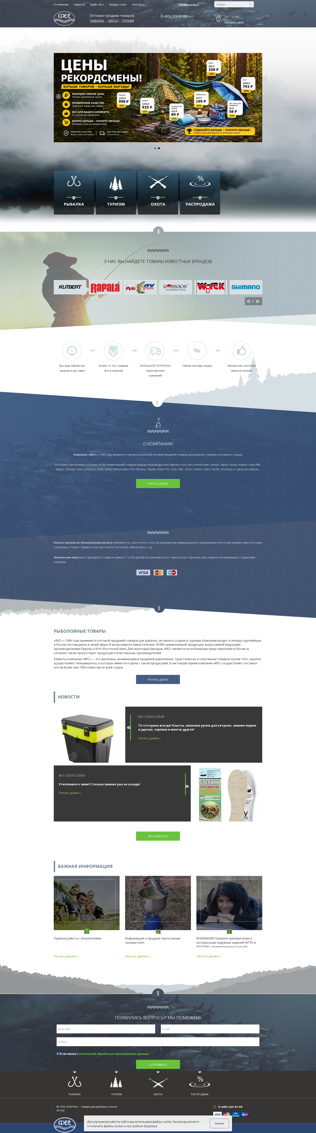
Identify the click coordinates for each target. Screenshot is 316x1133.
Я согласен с (104, 1054)
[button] (257, 97)
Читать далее (158, 483)
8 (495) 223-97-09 (174, 16)
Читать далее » (149, 738)
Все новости (158, 836)
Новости (79, 4)
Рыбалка (97, 21)
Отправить (158, 1064)
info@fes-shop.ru (189, 4)
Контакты (138, 4)
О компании (61, 4)
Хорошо (219, 1123)
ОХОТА (113, 21)
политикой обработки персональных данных (114, 1054)
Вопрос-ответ (118, 4)
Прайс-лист (97, 4)
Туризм (128, 21)
